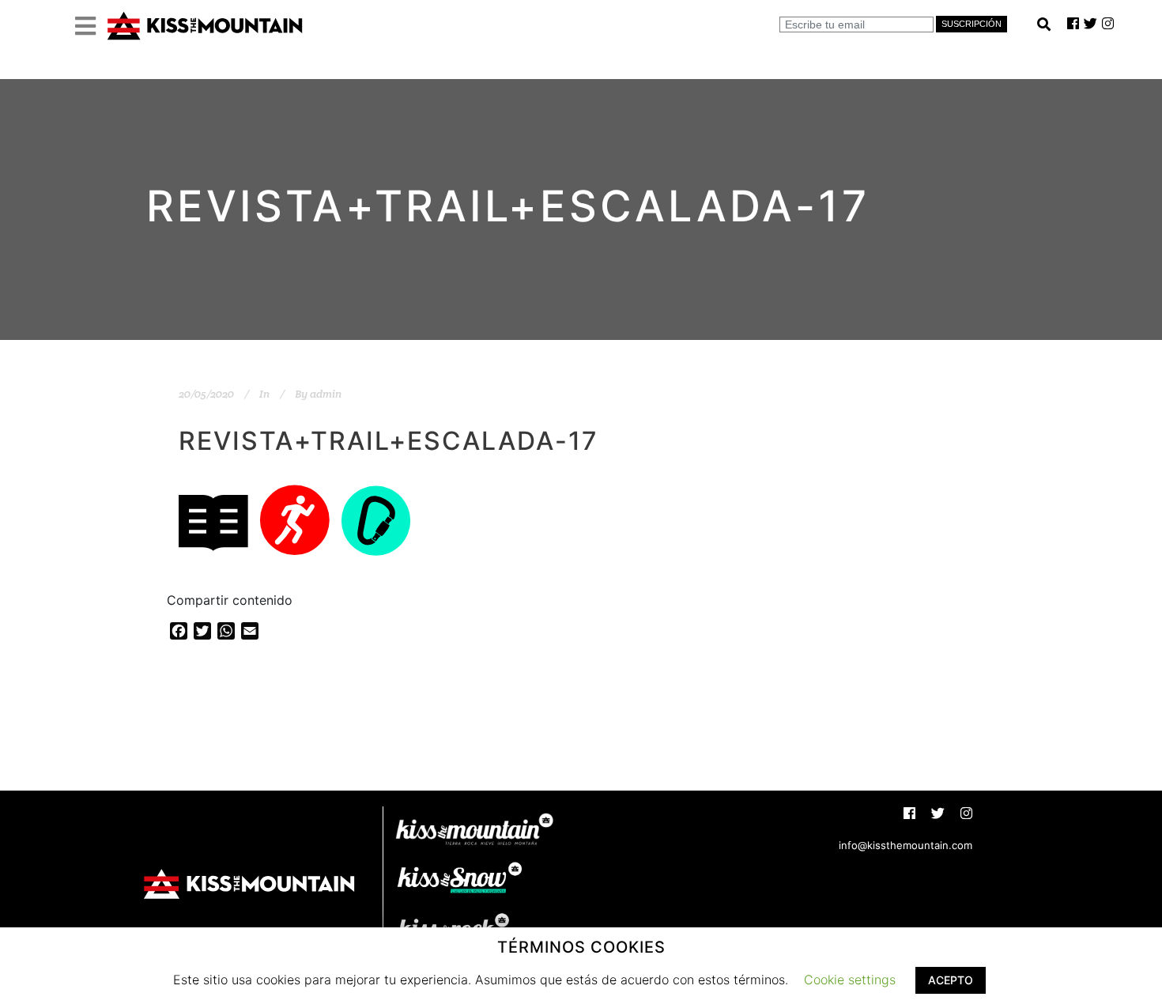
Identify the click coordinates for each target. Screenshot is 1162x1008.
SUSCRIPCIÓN (971, 23)
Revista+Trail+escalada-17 (388, 440)
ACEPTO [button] (950, 980)
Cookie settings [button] (850, 979)
